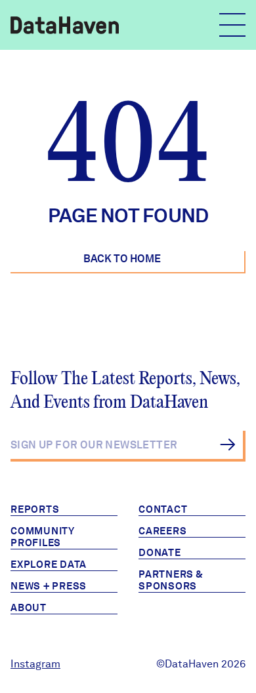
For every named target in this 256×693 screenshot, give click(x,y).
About (29, 608)
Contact (163, 509)
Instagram (35, 664)
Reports (35, 509)
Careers (162, 531)
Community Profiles (43, 537)
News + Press (49, 586)
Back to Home (122, 258)
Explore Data (49, 564)
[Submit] (227, 444)
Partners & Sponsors (171, 580)
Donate (160, 553)
